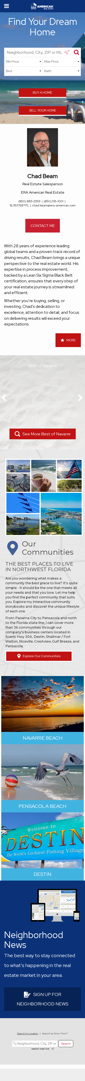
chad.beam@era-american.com (54, 205)
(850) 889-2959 (29, 201)
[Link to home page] (42, 6)
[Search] (76, 52)
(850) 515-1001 (53, 201)
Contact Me (43, 225)
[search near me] (67, 52)
